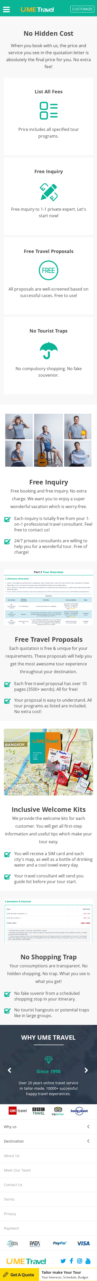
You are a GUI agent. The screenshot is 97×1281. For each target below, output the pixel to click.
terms (9, 1199)
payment (11, 1228)
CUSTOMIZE (82, 8)
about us (12, 1155)
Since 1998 (48, 1071)
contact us (13, 1184)
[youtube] (88, 1261)
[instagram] (80, 1261)
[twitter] (63, 1261)
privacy (10, 1213)
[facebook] (71, 1261)
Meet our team (17, 1170)
